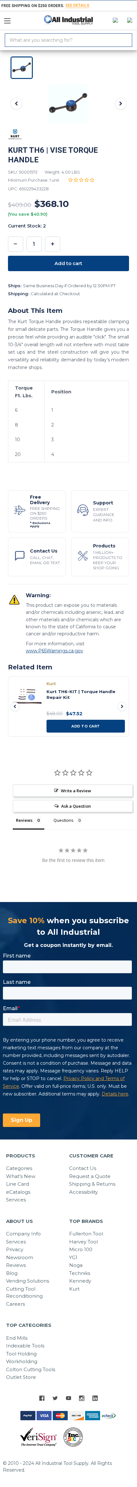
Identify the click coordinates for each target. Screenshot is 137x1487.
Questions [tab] (64, 820)
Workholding (21, 1361)
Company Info (23, 1234)
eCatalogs (18, 1192)
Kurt (74, 1289)
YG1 (73, 1257)
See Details (77, 5)
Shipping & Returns (92, 1184)
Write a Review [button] (76, 791)
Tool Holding (21, 1354)
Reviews (16, 1265)
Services (16, 1200)
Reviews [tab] (24, 820)
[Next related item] (122, 706)
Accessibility (83, 1192)
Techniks (79, 1273)
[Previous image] (16, 103)
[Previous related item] (15, 706)
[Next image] (120, 103)
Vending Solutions (27, 1281)
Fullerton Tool (86, 1234)
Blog (12, 1273)
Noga (76, 1265)
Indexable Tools (25, 1346)
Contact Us (82, 1168)
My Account (114, 20)
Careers (15, 1304)
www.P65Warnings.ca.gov (54, 651)
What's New (20, 1176)
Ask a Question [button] (76, 806)
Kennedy (80, 1281)
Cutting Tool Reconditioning (24, 1292)
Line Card (17, 1184)
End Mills (16, 1338)
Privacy (14, 1249)
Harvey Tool (83, 1242)
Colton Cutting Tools (30, 1369)
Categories (19, 1168)
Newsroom (19, 1257)
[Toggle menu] (10, 19)
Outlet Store (21, 1377)
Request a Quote (90, 1176)
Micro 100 (80, 1249)
